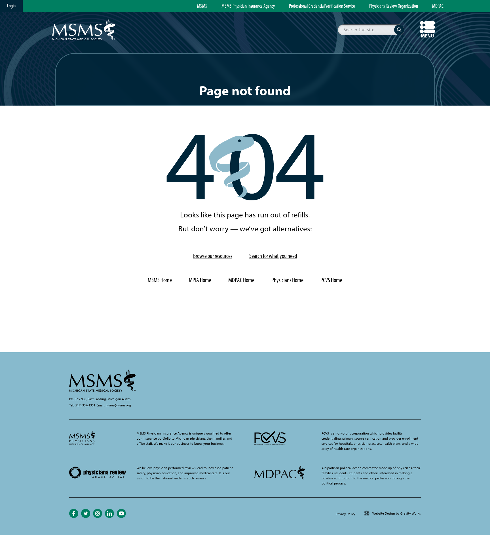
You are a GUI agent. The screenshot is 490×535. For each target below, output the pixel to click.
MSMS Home (160, 280)
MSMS (202, 6)
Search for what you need (273, 256)
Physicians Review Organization (393, 6)
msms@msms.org (118, 405)
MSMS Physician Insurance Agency (248, 6)
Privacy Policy (345, 514)
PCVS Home (331, 280)
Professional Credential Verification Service (322, 6)
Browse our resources (212, 256)
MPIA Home (200, 280)
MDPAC (437, 6)
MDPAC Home (241, 280)
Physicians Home (287, 280)
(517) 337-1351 (85, 405)
